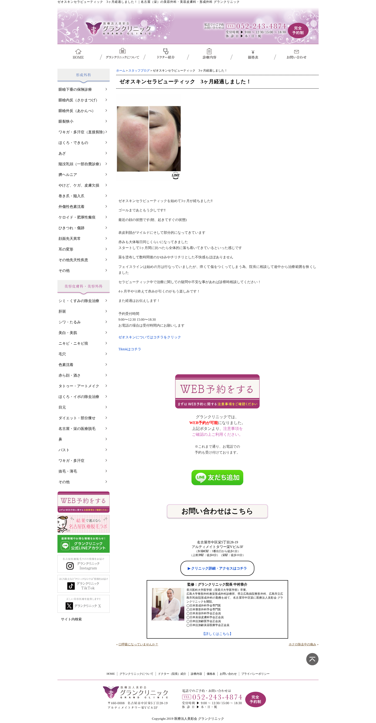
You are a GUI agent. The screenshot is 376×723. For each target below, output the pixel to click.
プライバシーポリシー (255, 673)
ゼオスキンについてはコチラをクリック (149, 337)
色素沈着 (66, 365)
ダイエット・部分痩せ (77, 418)
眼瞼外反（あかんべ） (77, 111)
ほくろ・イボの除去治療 (79, 397)
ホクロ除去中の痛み (302, 644)
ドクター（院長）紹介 (172, 673)
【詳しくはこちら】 (217, 634)
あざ (62, 153)
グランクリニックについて (136, 673)
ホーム (120, 70)
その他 (64, 271)
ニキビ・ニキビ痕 (73, 343)
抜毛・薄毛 (68, 471)
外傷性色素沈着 (71, 207)
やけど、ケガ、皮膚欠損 (79, 185)
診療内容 (196, 673)
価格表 (211, 673)
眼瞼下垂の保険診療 (75, 89)
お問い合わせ (228, 673)
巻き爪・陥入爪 (71, 196)
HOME (111, 673)
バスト (64, 450)
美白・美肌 (68, 333)
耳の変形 (66, 249)
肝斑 (62, 311)
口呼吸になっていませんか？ (138, 644)
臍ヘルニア (68, 175)
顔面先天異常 (70, 239)
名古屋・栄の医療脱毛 (77, 429)
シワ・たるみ (70, 322)
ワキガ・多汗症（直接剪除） (83, 132)
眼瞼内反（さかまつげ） (79, 100)
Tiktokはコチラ (129, 349)
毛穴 (62, 354)
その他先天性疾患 (73, 260)
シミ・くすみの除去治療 (79, 301)
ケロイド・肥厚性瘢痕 (77, 217)
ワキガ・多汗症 (71, 461)
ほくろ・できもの (73, 143)
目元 (62, 407)
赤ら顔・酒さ (70, 375)
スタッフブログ (139, 70)
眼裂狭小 (66, 121)
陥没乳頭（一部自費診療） (81, 164)
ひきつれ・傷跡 (71, 228)
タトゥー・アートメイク (79, 386)
